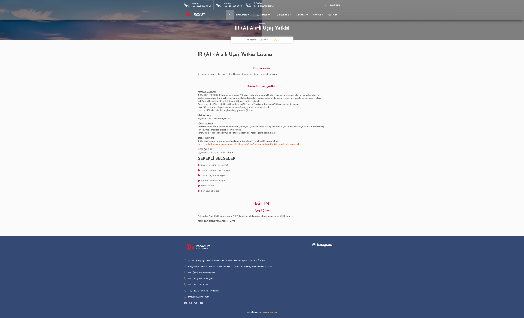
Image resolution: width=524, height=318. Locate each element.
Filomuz (301, 14)
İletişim (332, 14)
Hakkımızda (243, 14)
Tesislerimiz (282, 14)
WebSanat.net (270, 312)
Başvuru (318, 14)
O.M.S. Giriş (334, 5)
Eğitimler (262, 14)
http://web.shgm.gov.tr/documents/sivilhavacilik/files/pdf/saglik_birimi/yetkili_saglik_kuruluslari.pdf (249, 144)
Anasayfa (252, 39)
